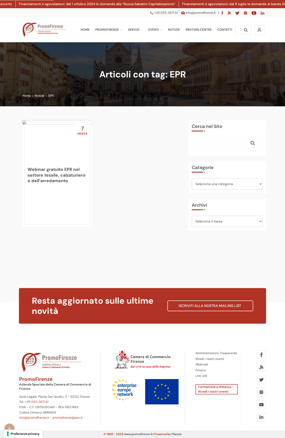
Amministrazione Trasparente (216, 353)
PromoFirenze (107, 30)
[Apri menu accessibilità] (9, 429)
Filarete (176, 434)
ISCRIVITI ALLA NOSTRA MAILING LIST (210, 305)
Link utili (201, 376)
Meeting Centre (199, 30)
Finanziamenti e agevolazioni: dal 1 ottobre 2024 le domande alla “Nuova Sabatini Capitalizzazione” (83, 4)
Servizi (134, 30)
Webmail (201, 364)
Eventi (154, 30)
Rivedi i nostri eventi (209, 359)
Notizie (174, 30)
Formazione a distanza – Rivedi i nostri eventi (216, 389)
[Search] (252, 143)
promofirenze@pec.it (68, 418)
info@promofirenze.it (34, 418)
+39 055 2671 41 (36, 402)
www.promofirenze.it (138, 434)
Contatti (224, 30)
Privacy (200, 370)
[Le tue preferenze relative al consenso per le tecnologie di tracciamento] (23, 434)
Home (85, 30)
